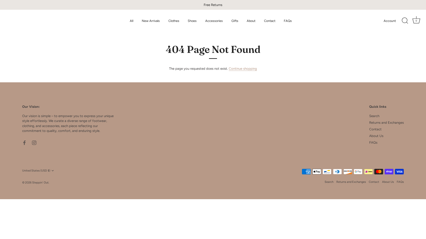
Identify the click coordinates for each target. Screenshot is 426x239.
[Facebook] (24, 143)
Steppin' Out (40, 182)
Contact (269, 21)
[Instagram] (34, 143)
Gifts (234, 21)
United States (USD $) (36, 170)
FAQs (288, 21)
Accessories (214, 21)
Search (374, 116)
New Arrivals (151, 21)
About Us (376, 136)
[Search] (405, 21)
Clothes (173, 21)
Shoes (192, 21)
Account (390, 21)
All (131, 21)
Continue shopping (243, 69)
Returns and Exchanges (386, 123)
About (251, 21)
